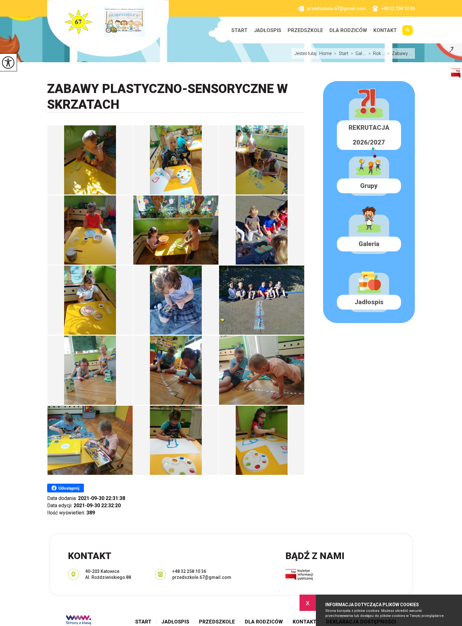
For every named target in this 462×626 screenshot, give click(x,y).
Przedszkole (305, 30)
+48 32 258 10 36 (398, 8)
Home (325, 53)
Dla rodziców (348, 30)
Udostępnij (69, 488)
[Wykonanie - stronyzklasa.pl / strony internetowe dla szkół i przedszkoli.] (78, 620)
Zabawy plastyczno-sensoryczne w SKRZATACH (167, 96)
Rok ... (376, 53)
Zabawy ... (399, 53)
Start (239, 30)
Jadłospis (267, 30)
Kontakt (385, 30)
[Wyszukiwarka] (407, 33)
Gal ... (358, 53)
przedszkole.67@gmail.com (336, 8)
